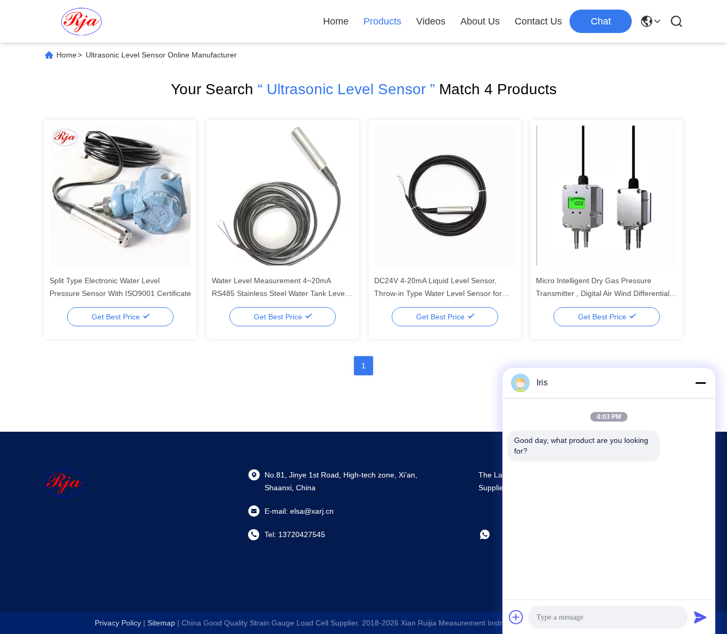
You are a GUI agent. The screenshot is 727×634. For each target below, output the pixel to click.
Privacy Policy (118, 623)
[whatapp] (492, 534)
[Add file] (516, 617)
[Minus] (700, 382)
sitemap (161, 623)
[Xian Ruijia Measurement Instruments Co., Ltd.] (81, 21)
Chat (601, 21)
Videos (430, 21)
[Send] (700, 617)
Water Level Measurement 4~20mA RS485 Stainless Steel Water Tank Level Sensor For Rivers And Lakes (279, 293)
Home (336, 21)
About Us (480, 21)
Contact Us (538, 21)
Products (382, 21)
